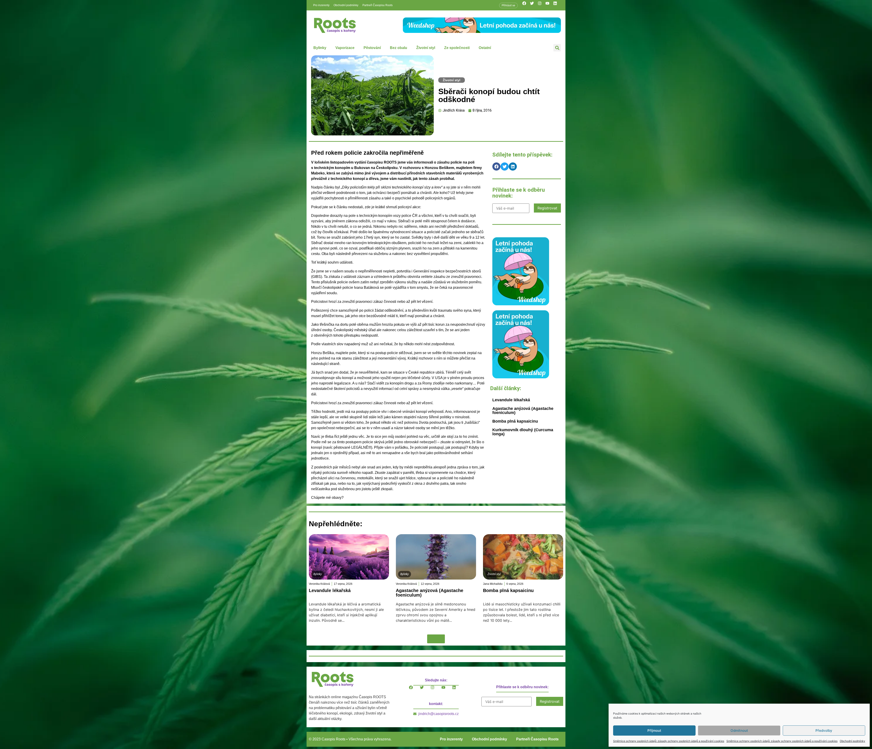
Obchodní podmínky (852, 741)
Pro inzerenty (321, 5)
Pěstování (372, 48)
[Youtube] (549, 5)
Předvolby (823, 730)
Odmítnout (739, 730)
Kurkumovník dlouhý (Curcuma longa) (522, 432)
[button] (557, 47)
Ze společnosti (457, 48)
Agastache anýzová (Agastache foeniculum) (522, 410)
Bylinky (319, 48)
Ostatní (485, 48)
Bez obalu (398, 48)
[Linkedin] (557, 5)
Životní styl (425, 48)
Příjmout (654, 730)
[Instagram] (541, 5)
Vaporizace (344, 48)
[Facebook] (526, 5)
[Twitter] (534, 5)
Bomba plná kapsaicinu (515, 421)
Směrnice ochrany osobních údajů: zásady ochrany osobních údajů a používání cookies (668, 741)
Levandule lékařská (511, 400)
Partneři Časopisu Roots (377, 5)
